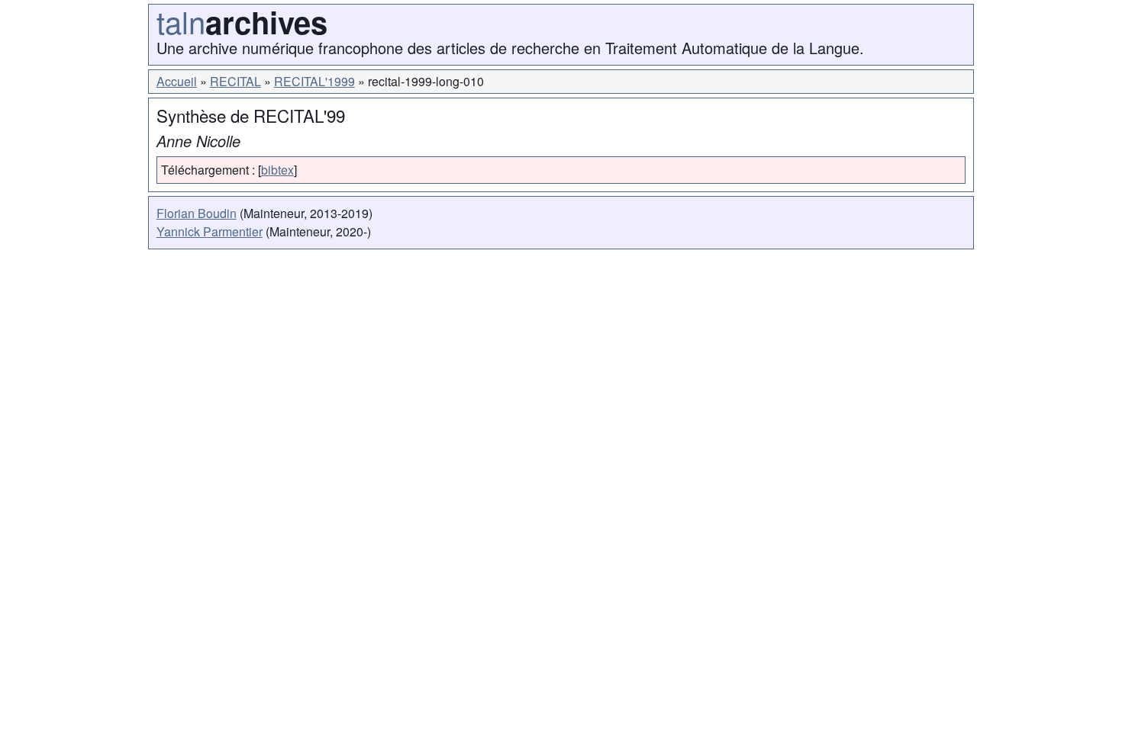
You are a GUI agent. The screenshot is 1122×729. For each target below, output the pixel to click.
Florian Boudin (196, 213)
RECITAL (235, 81)
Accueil (176, 81)
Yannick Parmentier (209, 231)
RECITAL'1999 (314, 81)
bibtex (277, 169)
